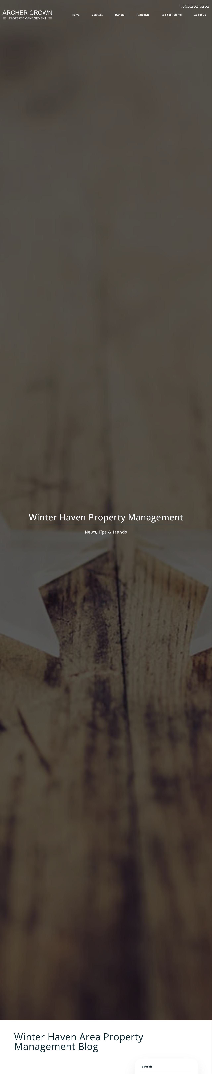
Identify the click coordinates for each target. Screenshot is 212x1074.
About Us (200, 15)
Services (97, 15)
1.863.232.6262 (194, 6)
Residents (143, 15)
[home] (27, 15)
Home (76, 15)
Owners (120, 15)
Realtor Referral (172, 15)
